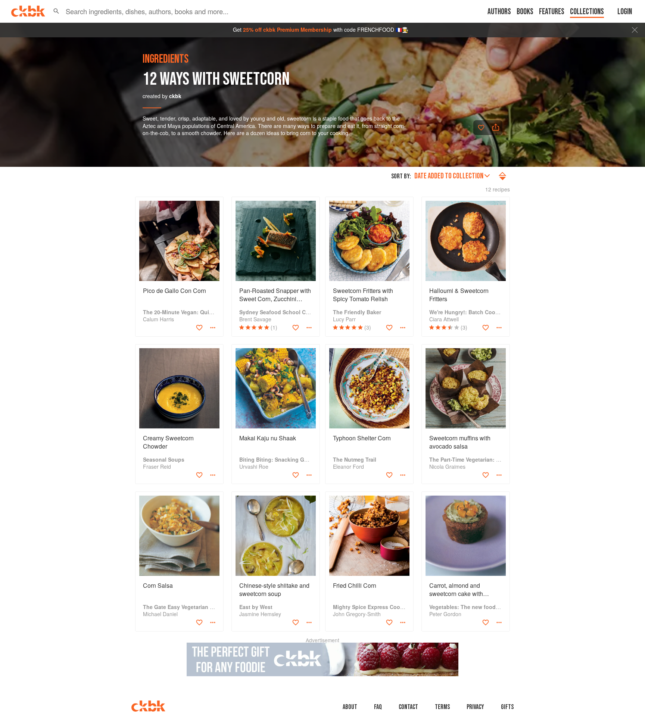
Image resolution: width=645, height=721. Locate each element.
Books (525, 12)
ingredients (165, 59)
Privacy (475, 707)
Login (624, 12)
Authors (499, 12)
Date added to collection (448, 176)
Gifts (507, 707)
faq (378, 707)
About (350, 707)
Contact (408, 707)
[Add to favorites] (481, 127)
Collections (587, 12)
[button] (56, 11)
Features (551, 12)
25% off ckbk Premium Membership (287, 29)
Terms (442, 707)
